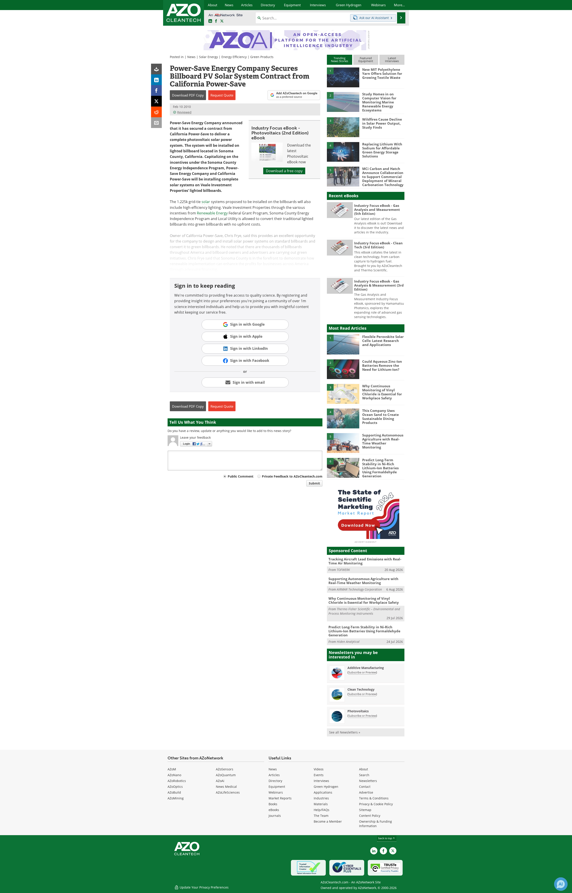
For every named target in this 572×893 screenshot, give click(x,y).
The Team (321, 815)
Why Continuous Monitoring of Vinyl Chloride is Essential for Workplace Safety (382, 392)
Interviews (321, 781)
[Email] (156, 122)
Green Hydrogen (326, 786)
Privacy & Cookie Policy (376, 804)
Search (364, 775)
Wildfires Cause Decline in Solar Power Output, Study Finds (382, 123)
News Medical (226, 786)
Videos (319, 769)
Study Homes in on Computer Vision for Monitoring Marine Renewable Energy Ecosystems (379, 102)
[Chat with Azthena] (561, 884)
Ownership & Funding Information (375, 823)
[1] (343, 77)
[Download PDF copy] (156, 69)
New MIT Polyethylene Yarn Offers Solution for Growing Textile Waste (382, 73)
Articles (274, 775)
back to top (385, 838)
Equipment (277, 786)
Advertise (366, 792)
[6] (343, 467)
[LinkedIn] (156, 79)
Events (319, 775)
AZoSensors (224, 769)
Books (273, 804)
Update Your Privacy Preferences (204, 887)
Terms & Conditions (374, 798)
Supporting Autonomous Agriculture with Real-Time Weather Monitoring (382, 441)
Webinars (276, 792)
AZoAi (220, 781)
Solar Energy (208, 57)
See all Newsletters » (344, 732)
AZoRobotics (177, 781)
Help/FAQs (321, 810)
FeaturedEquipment (365, 59)
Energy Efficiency (234, 57)
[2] (343, 102)
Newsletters (368, 781)
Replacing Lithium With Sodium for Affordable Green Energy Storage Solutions (382, 150)
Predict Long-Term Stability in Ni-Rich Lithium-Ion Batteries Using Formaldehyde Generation (380, 468)
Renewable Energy (212, 213)
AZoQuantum (226, 775)
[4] (343, 152)
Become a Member (328, 821)
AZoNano (174, 775)
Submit (314, 483)
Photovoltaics (358, 711)
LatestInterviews (392, 59)
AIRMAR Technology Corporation (359, 589)
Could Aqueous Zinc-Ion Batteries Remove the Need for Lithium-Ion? (382, 365)
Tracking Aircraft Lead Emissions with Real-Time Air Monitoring (364, 561)
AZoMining (176, 798)
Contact (364, 786)
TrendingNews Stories (339, 59)
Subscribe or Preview (362, 672)
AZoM (172, 769)
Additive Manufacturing (365, 668)
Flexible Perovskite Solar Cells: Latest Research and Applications (383, 340)
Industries (321, 798)
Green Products (261, 57)
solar (206, 201)
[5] (343, 176)
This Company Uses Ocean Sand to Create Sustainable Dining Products (380, 416)
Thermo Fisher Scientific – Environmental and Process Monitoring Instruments (364, 611)
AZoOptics (175, 786)
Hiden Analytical (348, 641)
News (191, 57)
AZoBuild (174, 792)
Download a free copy (284, 170)
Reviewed (184, 112)
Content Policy (369, 815)
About (363, 769)
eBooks (274, 810)
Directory (275, 781)
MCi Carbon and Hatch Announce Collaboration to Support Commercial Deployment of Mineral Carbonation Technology (383, 176)
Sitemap (365, 810)
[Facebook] (156, 90)
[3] (343, 127)
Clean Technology (360, 689)
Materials (321, 804)
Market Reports (280, 798)
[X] (156, 101)
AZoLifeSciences (228, 792)
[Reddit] (156, 112)
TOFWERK (343, 570)
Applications (323, 792)
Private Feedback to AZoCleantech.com (292, 476)
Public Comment (240, 476)
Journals (275, 815)
